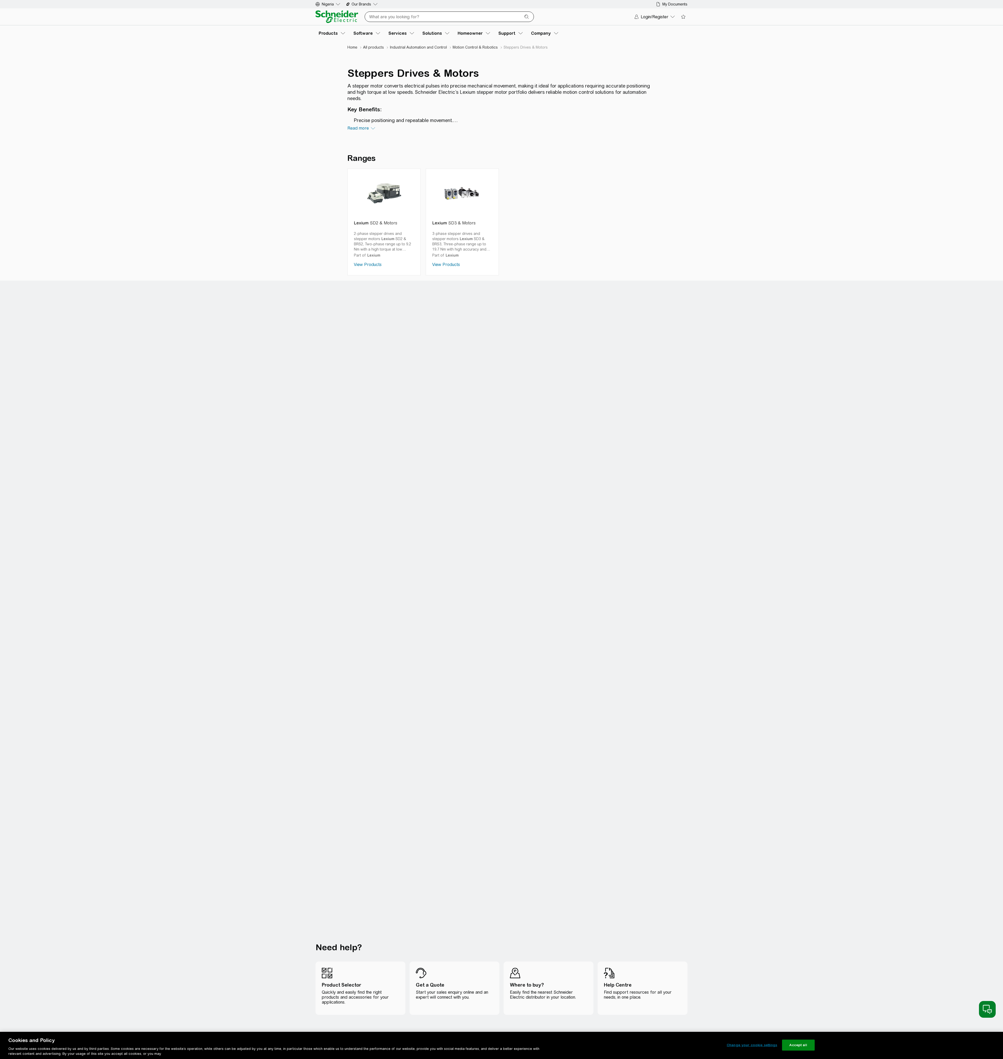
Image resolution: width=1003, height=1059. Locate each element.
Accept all (798, 1045)
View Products (368, 264)
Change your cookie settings (752, 1045)
